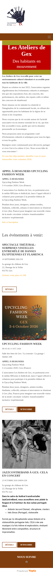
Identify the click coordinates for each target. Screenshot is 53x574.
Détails (9, 289)
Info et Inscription (10, 222)
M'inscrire (26, 409)
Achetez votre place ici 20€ (14, 275)
